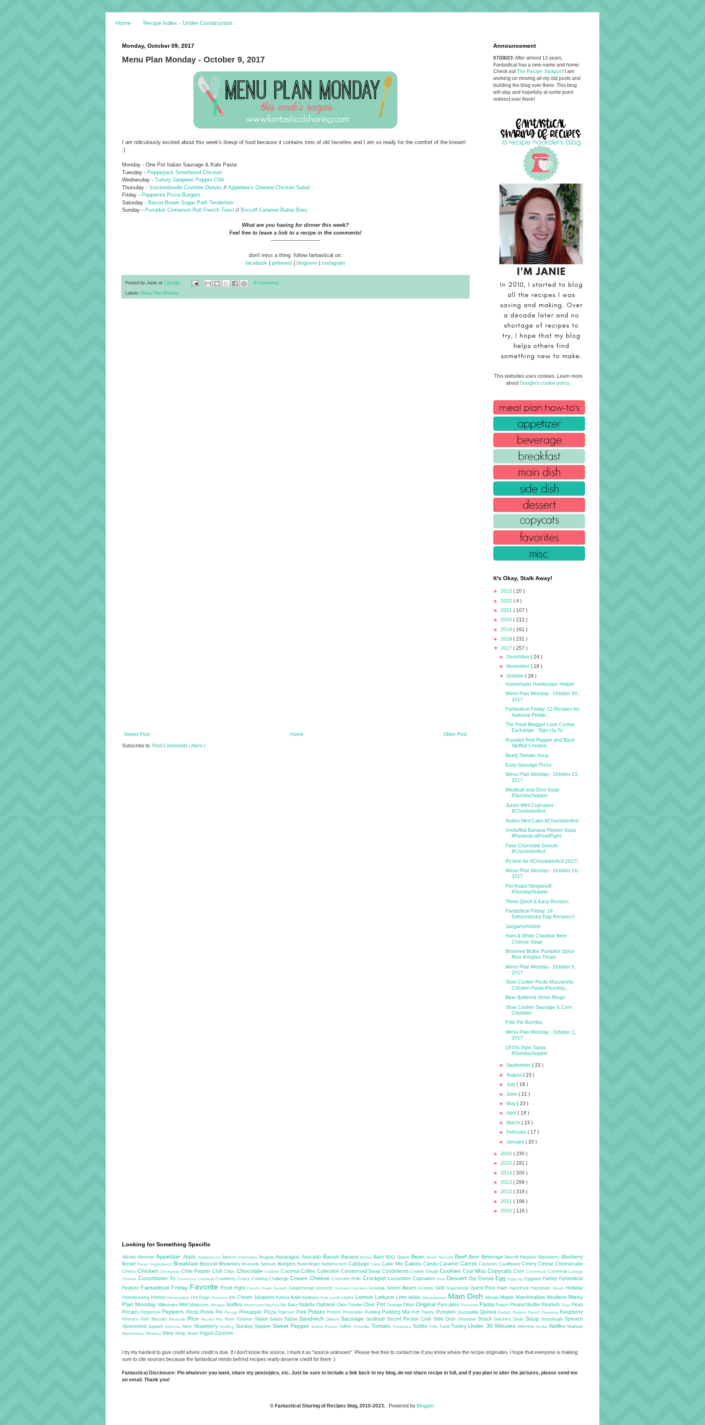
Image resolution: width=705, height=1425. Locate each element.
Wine (168, 1333)
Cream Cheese (310, 1278)
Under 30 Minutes (492, 1326)
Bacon (332, 1256)
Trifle (434, 1326)
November (518, 666)
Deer (442, 1279)
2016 (507, 1154)
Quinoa (489, 1312)
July (511, 1084)
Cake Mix (393, 1264)
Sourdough (553, 1318)
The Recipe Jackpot (539, 71)
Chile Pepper (196, 1271)
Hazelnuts (541, 1287)
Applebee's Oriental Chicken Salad (269, 187)
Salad (262, 1319)
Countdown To (157, 1278)
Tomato (381, 1326)
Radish (505, 1312)
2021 (507, 610)
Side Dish (445, 1319)
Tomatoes (402, 1326)
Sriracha (173, 1326)
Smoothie (468, 1318)
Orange (395, 1304)
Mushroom (254, 1305)
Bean (419, 1256)
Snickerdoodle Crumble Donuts (185, 187)
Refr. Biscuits (154, 1318)
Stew (187, 1326)
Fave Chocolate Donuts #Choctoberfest (531, 848)
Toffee (346, 1326)
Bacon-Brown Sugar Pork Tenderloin (190, 202)
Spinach (574, 1319)
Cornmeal (558, 1271)
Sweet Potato (325, 1326)
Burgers (287, 1264)
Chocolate (251, 1271)
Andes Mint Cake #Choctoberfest (542, 821)
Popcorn (287, 1312)
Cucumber (400, 1278)
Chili (218, 1271)
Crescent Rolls (346, 1278)
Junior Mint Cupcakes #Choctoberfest (529, 808)
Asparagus (288, 1257)
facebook (256, 263)
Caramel (449, 1264)
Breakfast (186, 1263)
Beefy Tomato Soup (527, 755)
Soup (533, 1318)
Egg (501, 1278)
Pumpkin (446, 1312)
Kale (297, 1297)
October (515, 676)
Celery (530, 1264)
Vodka (542, 1326)
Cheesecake (569, 1264)
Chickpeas (170, 1271)
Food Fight (234, 1288)
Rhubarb (178, 1319)
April (512, 1113)
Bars (380, 1257)
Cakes (414, 1263)
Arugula (267, 1256)
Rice (194, 1318)
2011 (507, 1201)
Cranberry (226, 1278)
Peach (503, 1304)
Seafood (376, 1319)
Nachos (272, 1305)
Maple (508, 1297)
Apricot (229, 1256)
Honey (159, 1297)
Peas (577, 1305)
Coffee (309, 1271)
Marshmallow (531, 1297)
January (515, 1142)
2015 (507, 1163)
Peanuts (551, 1305)
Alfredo (129, 1256)
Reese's (131, 1318)
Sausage (353, 1318)
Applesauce (210, 1257)
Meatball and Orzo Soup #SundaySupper (532, 792)
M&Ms (415, 1297)
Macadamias (435, 1297)
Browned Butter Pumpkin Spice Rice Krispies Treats (539, 954)
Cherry (129, 1271)
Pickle (207, 1312)
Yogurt (207, 1333)
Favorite (205, 1287)
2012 (507, 1192)
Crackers (207, 1279)
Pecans (131, 1312)
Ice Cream (241, 1297)
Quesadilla (468, 1312)
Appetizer (169, 1256)
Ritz (220, 1319)
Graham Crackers (351, 1288)
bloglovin (307, 263)
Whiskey (154, 1333)
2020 (507, 620)
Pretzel (334, 1312)
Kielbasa (311, 1297)
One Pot (375, 1304)
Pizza (271, 1312)
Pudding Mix (397, 1312)
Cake (376, 1264)
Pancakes (449, 1305)
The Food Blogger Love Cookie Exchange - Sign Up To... (540, 727)
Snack (486, 1319)
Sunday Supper (254, 1326)
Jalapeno (265, 1297)
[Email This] (208, 283)
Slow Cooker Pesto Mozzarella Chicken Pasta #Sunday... (539, 985)
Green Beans (403, 1288)
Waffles (558, 1326)
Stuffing (227, 1326)
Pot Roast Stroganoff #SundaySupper (528, 889)
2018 (507, 639)
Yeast (193, 1333)
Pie (219, 1312)
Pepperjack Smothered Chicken (184, 172)
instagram (333, 263)
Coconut (291, 1271)
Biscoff (512, 1256)
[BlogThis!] (217, 283)
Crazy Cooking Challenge (263, 1278)
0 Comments (266, 282)
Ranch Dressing (544, 1312)
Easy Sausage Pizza (528, 765)
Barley (367, 1257)
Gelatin (281, 1288)
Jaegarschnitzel (523, 926)
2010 (507, 1211)
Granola (377, 1287)
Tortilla (420, 1326)
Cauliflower (510, 1263)
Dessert (458, 1278)
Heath (559, 1288)
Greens (426, 1287)
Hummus (220, 1297)
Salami (276, 1318)
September (519, 1065)
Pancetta (470, 1305)
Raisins (520, 1312)
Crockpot (375, 1278)
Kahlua (283, 1297)
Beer (475, 1257)
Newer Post (137, 734)
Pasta (487, 1304)
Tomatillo (362, 1326)
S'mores (245, 1318)
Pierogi (231, 1312)
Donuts (487, 1278)
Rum (230, 1318)
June (512, 1094)
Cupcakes (424, 1278)
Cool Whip (475, 1271)
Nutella (307, 1305)
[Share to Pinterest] (244, 283)
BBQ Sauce (398, 1256)
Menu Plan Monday (160, 292)
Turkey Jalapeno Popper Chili (189, 180)
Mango (493, 1297)
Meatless (557, 1297)
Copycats (501, 1271)
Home (123, 23)
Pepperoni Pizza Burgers (171, 195)
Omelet (356, 1304)
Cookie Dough (425, 1271)
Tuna (445, 1326)
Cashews (489, 1263)
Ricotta (208, 1319)
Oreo (409, 1305)
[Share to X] (226, 283)
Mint (184, 1305)
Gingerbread (302, 1287)
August (514, 1075)
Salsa (291, 1319)
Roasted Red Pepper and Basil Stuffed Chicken (539, 743)
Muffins (235, 1305)
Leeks (348, 1297)
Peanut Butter (526, 1305)
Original (426, 1304)
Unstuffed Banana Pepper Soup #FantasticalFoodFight (540, 833)
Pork (302, 1312)
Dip (473, 1278)
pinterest (282, 263)
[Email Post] (194, 282)
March (513, 1123)
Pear (566, 1305)
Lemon (365, 1297)
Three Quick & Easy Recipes (537, 901)
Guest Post (483, 1288)
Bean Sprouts (441, 1257)
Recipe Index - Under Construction (188, 23)
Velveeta (526, 1326)
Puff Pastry (424, 1312)
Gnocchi (324, 1287)
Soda (519, 1318)
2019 (507, 629)
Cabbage (359, 1264)
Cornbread (537, 1271)
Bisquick (529, 1256)
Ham (503, 1288)
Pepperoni (151, 1312)
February (517, 1132)
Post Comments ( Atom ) (178, 746)
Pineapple (251, 1312)
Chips (230, 1271)
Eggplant (533, 1278)
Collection (329, 1271)
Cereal (546, 1264)
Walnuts (575, 1326)
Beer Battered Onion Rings (535, 997)
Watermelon (134, 1333)
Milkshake (168, 1304)
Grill (440, 1288)
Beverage (493, 1257)
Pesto (193, 1312)
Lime (402, 1297)
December (518, 657)
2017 (507, 648)
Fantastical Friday (165, 1287)
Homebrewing (136, 1297)
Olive (342, 1304)
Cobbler (272, 1271)
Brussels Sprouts (260, 1263)
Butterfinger (309, 1263)
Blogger (425, 1406)
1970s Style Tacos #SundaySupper (526, 1050)
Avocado (312, 1257)
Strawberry (206, 1326)
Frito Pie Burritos (523, 1022)
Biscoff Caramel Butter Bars (274, 210)
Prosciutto (353, 1312)
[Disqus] (295, 411)
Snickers (503, 1318)
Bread (129, 1264)
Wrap (181, 1333)
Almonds (146, 1256)
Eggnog (516, 1279)
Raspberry (571, 1312)
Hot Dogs (201, 1297)
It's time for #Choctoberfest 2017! (541, 861)
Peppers (174, 1311)
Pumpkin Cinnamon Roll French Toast (190, 210)
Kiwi (325, 1297)
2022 (507, 601)
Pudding (373, 1312)
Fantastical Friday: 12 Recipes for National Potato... (542, 712)
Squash (156, 1326)
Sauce (333, 1318)
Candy (431, 1264)
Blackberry (549, 1256)
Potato (317, 1311)
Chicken (148, 1271)
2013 (507, 1182)
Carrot (469, 1263)
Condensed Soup (361, 1271)
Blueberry (572, 1257)
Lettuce (385, 1297)
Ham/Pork (520, 1287)
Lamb (336, 1297)
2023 (507, 591)
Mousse (218, 1305)
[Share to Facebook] (235, 283)
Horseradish (179, 1297)
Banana (350, 1257)
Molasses (200, 1304)
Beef (462, 1256)
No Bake (289, 1304)
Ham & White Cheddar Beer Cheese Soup (536, 938)
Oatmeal (326, 1305)
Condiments (396, 1271)
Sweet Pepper (292, 1326)
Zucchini (224, 1333)
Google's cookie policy (544, 383)
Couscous (187, 1279)
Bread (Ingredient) (155, 1264)
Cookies (451, 1271)
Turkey (459, 1326)
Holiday (574, 1288)
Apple (190, 1257)
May (511, 1103)
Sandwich (312, 1318)
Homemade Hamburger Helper (539, 684)
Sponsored (135, 1326)
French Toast (260, 1288)
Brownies (230, 1264)
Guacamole (458, 1287)
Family (551, 1278)
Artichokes (248, 1257)
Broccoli (209, 1264)
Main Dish (467, 1296)
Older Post (455, 734)
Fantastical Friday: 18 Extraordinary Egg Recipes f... (541, 914)
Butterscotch (334, 1263)
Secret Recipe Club (410, 1319)
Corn (519, 1271)
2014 (507, 1173)
